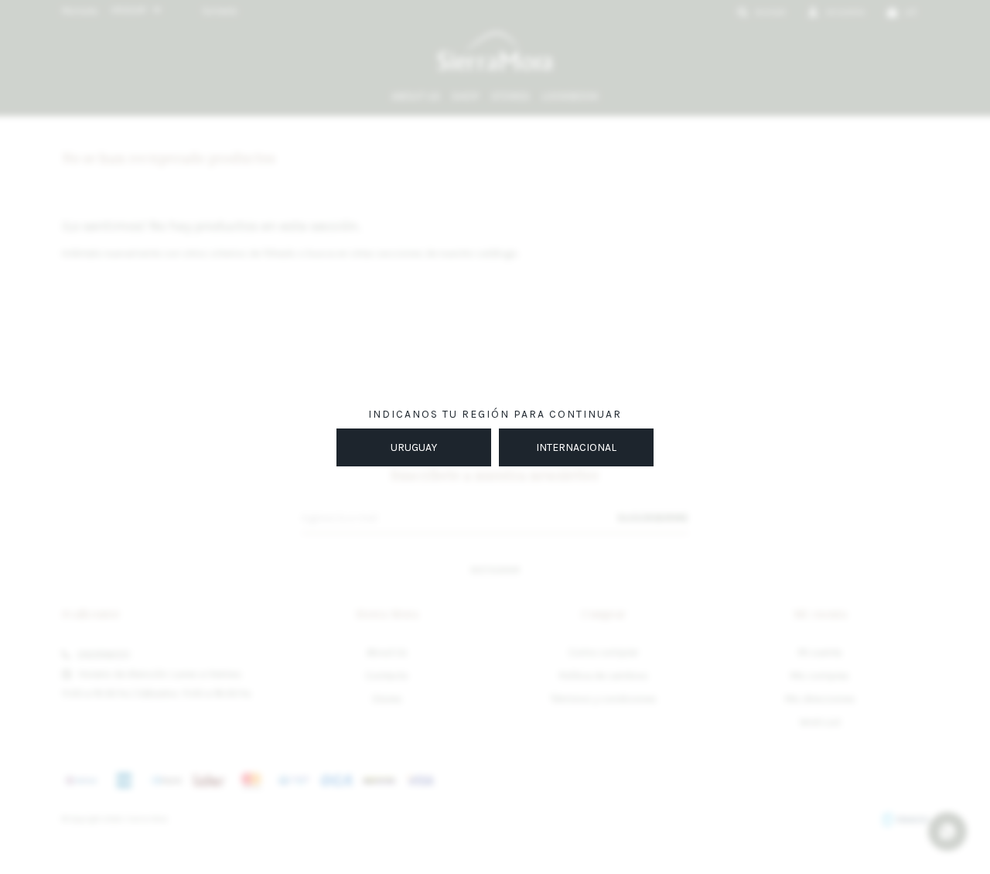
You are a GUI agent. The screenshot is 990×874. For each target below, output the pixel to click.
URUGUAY (414, 447)
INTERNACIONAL (576, 447)
